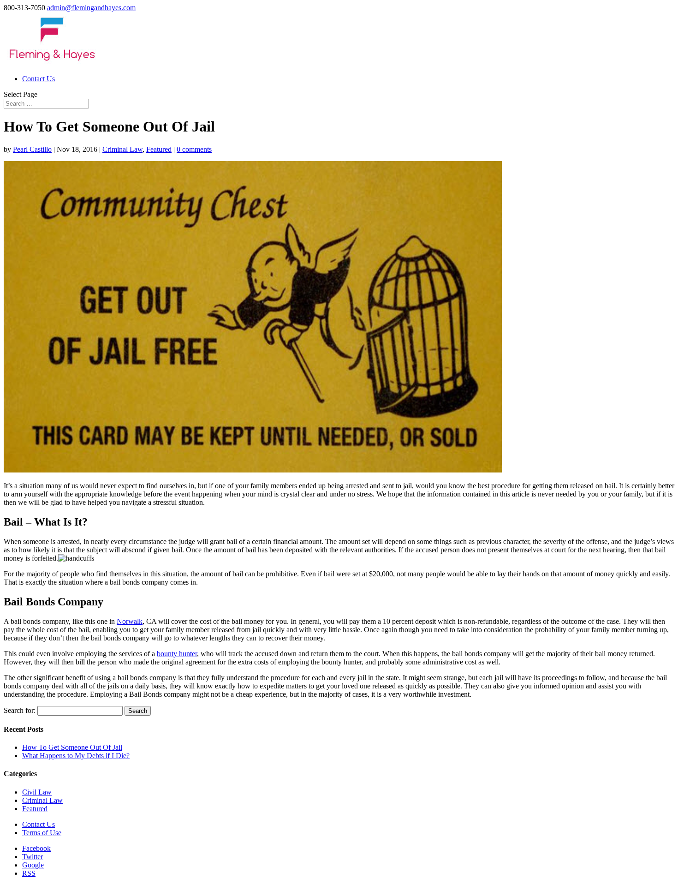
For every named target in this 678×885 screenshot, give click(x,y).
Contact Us (38, 79)
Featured (159, 149)
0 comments (194, 149)
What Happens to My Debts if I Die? (76, 755)
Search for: (20, 710)
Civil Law (37, 792)
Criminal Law (122, 149)
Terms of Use (41, 833)
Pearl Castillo (32, 149)
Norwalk (130, 621)
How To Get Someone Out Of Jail (72, 747)
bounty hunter (177, 654)
